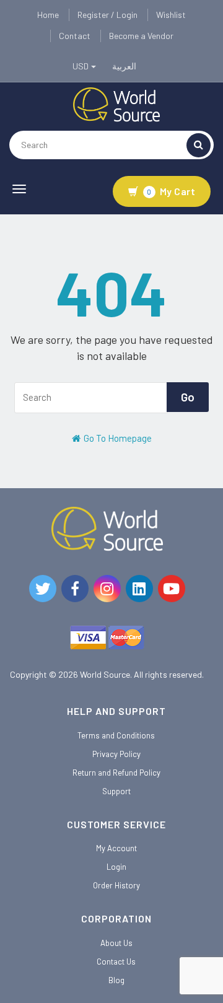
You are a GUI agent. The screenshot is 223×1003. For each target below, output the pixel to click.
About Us (116, 943)
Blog (116, 980)
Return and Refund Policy (116, 772)
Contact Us (116, 961)
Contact (74, 35)
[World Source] (116, 103)
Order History (116, 885)
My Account (116, 848)
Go (188, 397)
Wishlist (171, 14)
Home (48, 14)
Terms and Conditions (116, 735)
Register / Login (107, 14)
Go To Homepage (117, 438)
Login (116, 867)
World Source (105, 674)
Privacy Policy (116, 754)
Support (116, 791)
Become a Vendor (141, 35)
